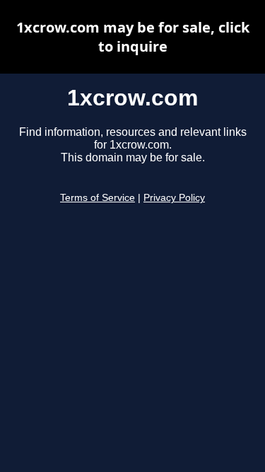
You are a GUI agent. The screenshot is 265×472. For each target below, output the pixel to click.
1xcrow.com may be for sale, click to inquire (132, 37)
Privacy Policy (174, 197)
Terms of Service (97, 197)
